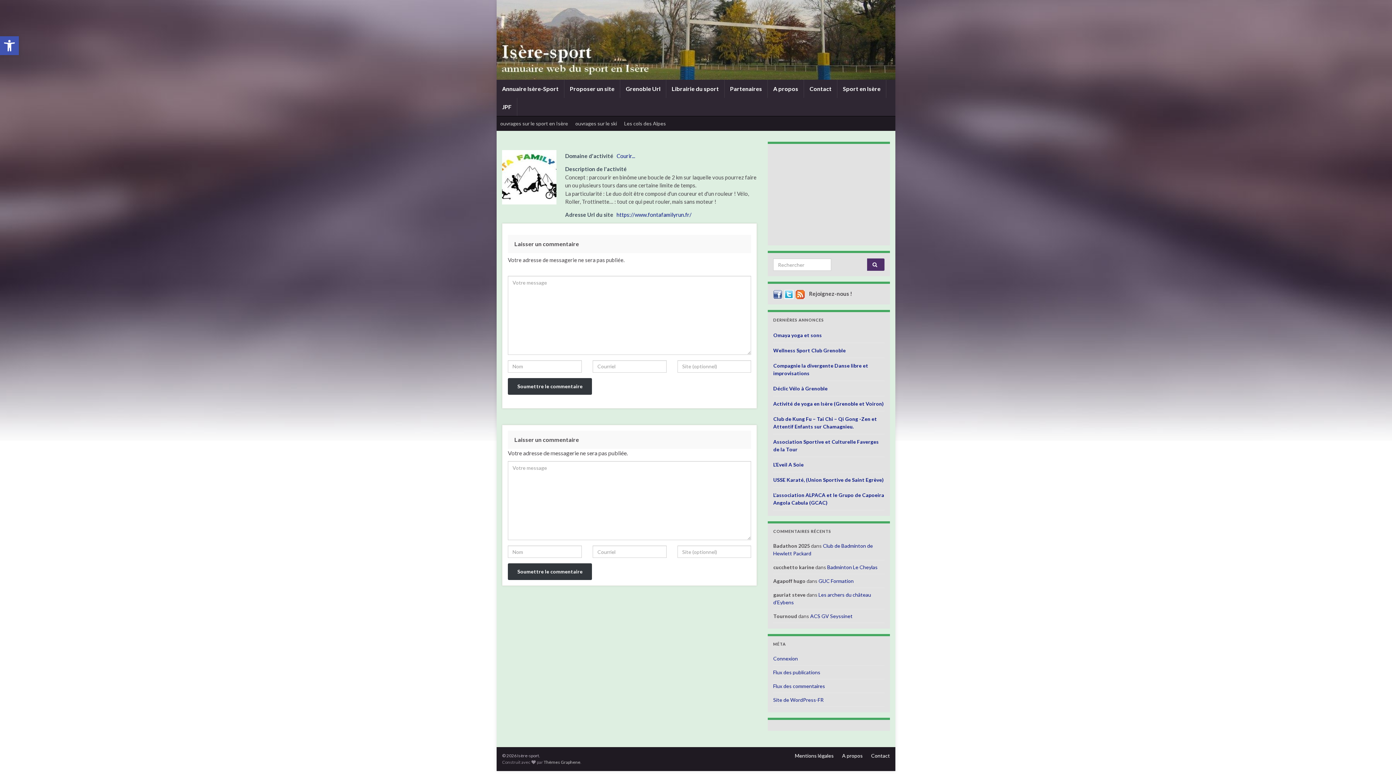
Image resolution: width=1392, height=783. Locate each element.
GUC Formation (836, 581)
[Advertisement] (828, 194)
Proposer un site (592, 88)
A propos (785, 88)
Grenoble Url (643, 88)
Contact (820, 88)
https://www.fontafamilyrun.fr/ (654, 214)
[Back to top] (1376, 767)
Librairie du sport (695, 88)
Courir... (626, 156)
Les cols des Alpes (645, 123)
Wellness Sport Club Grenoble (809, 350)
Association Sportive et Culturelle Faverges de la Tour (826, 445)
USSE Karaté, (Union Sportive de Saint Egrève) (828, 480)
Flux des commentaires (799, 686)
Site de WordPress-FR (798, 700)
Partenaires (746, 88)
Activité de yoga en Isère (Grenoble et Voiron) (828, 404)
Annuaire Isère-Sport (530, 88)
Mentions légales (814, 756)
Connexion (785, 658)
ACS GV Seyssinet (831, 616)
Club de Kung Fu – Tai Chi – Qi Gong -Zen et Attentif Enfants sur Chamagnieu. (825, 423)
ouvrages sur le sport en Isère (534, 123)
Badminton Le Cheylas (852, 567)
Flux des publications (796, 672)
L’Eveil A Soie (788, 464)
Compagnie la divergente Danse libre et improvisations (820, 369)
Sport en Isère (862, 88)
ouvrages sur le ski (596, 123)
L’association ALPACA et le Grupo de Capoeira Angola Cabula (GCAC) (828, 499)
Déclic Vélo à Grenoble (800, 388)
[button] (9, 45)
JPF (506, 106)
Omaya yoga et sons (797, 335)
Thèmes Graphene (562, 762)
